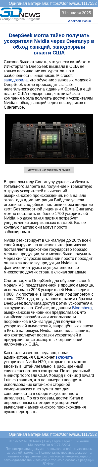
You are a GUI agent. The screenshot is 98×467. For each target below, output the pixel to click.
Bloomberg (82, 308)
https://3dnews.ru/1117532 (73, 3)
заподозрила (16, 80)
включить (64, 357)
